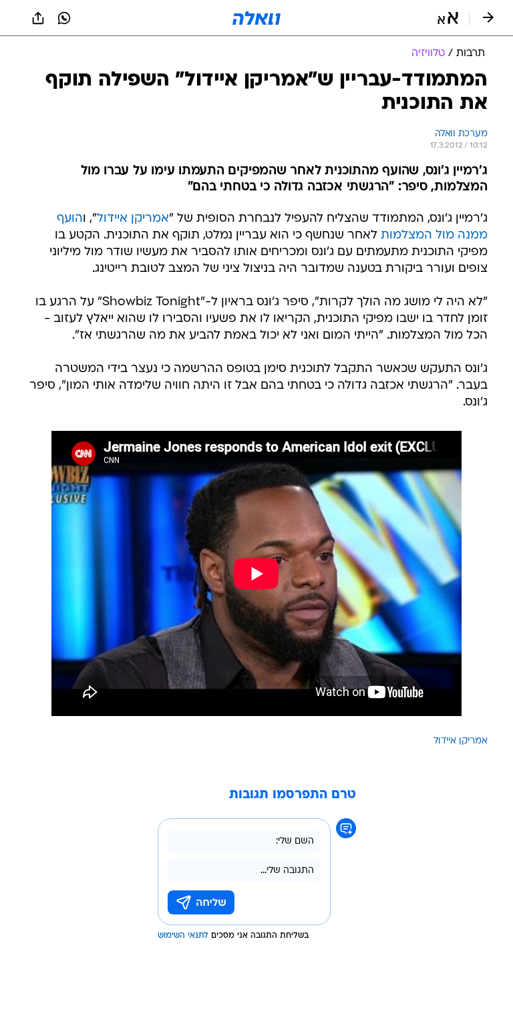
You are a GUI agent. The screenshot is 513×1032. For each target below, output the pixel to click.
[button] (448, 18)
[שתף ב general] (38, 18)
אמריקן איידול (133, 218)
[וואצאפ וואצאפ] (64, 18)
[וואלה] (256, 18)
